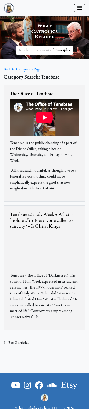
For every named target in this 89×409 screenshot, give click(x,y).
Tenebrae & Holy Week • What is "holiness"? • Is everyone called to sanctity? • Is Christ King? (41, 220)
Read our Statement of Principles (44, 50)
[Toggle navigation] (79, 8)
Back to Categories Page (22, 69)
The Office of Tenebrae (31, 93)
